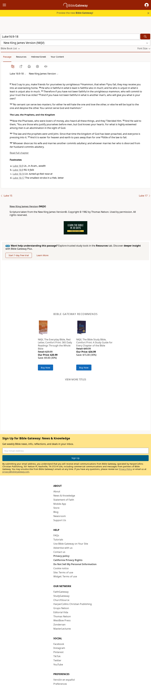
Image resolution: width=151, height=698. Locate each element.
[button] (147, 5)
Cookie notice (61, 568)
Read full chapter (19, 152)
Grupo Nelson (61, 608)
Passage (7, 56)
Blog (55, 512)
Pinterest (58, 652)
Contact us (59, 552)
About (56, 491)
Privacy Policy (125, 469)
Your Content (57, 56)
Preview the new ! (75, 12)
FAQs (56, 535)
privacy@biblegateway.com (15, 471)
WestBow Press (62, 620)
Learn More (42, 255)
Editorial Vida (60, 612)
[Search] (145, 36)
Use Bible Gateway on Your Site (70, 543)
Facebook (58, 644)
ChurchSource (61, 600)
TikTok (57, 656)
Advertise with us (63, 547)
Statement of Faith (63, 499)
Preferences (60, 683)
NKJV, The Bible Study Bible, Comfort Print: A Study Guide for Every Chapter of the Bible (94, 342)
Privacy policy (61, 556)
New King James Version (24, 206)
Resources (21, 56)
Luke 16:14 (18, 173)
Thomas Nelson (62, 616)
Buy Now (45, 367)
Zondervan (59, 624)
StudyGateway (61, 596)
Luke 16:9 (18, 165)
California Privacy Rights (67, 560)
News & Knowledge (64, 495)
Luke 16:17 (18, 177)
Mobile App (59, 503)
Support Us (59, 520)
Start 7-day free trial (19, 255)
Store (56, 507)
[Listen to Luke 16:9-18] (45, 66)
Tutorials (58, 539)
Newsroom (59, 516)
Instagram (59, 648)
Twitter (57, 660)
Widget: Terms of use (65, 576)
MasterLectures (62, 628)
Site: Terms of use (63, 572)
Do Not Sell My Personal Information (75, 564)
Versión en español (64, 679)
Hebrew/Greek (38, 56)
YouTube (58, 664)
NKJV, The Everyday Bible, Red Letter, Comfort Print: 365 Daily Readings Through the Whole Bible (55, 344)
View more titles (75, 379)
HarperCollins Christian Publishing (72, 604)
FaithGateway (61, 591)
